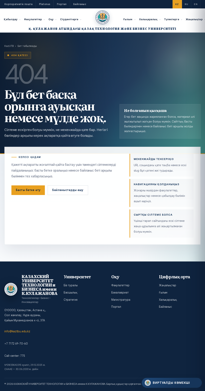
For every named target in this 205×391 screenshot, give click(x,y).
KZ (177, 4)
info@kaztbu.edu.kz (17, 331)
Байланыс (79, 4)
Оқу (50, 19)
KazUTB (8, 46)
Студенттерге (69, 19)
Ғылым (128, 19)
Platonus (44, 4)
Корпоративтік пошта (18, 4)
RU (186, 4)
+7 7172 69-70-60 (16, 343)
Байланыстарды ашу (67, 190)
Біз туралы (71, 285)
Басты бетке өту (28, 190)
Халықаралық (148, 19)
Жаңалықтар (167, 285)
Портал (62, 4)
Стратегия (70, 300)
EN (196, 4)
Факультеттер (33, 19)
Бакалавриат (120, 292)
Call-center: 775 (14, 356)
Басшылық (70, 292)
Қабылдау (10, 19)
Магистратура (120, 300)
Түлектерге (171, 19)
